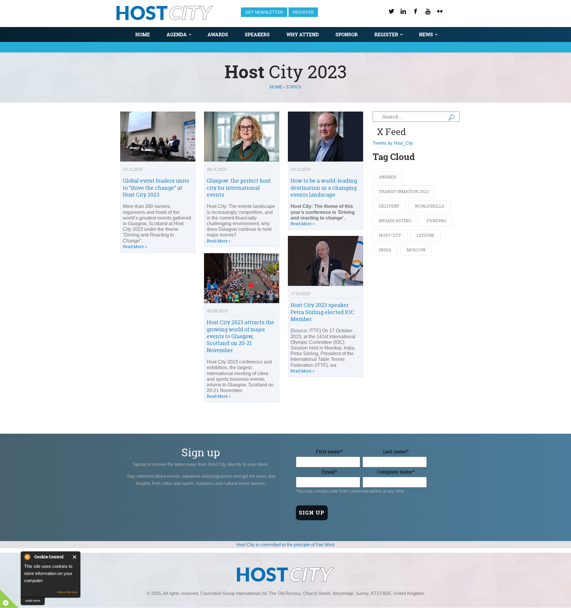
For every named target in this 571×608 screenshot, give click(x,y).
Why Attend (302, 34)
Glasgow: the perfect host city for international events (239, 187)
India (385, 250)
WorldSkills (429, 206)
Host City (390, 235)
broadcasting (395, 220)
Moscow (416, 250)
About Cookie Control (27, 557)
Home (142, 34)
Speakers (257, 34)
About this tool (67, 592)
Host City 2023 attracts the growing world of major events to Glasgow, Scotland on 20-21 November (240, 336)
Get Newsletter (264, 12)
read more (32, 600)
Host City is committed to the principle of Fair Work (285, 544)
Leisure (425, 235)
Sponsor (346, 34)
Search (451, 117)
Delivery (389, 206)
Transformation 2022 (404, 191)
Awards (218, 34)
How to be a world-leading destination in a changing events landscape (324, 187)
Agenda (177, 34)
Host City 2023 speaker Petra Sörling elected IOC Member (322, 312)
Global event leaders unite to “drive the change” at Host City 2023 (156, 187)
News (426, 34)
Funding (436, 220)
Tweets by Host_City (393, 142)
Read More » (135, 246)
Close (75, 557)
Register (303, 12)
